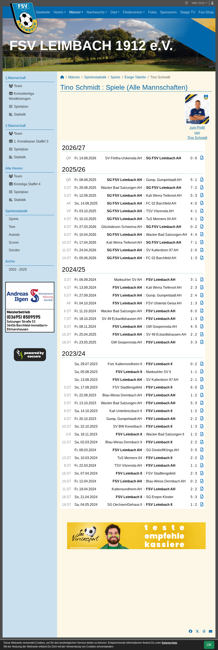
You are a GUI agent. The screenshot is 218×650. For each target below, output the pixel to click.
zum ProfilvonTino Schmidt (197, 133)
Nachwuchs (96, 12)
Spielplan (20, 106)
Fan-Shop (206, 12)
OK (209, 645)
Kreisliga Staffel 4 (26, 184)
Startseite (43, 12)
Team (17, 86)
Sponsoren (168, 12)
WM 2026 (198, 3)
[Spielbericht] (201, 158)
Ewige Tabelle (135, 77)
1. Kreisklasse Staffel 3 (30, 141)
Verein (58, 12)
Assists (14, 234)
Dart (113, 12)
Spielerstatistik (16, 211)
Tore (12, 227)
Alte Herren (14, 168)
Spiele (14, 219)
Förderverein (132, 12)
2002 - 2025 (18, 269)
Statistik (19, 114)
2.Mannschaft (15, 125)
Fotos (152, 12)
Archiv (10, 261)
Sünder (14, 250)
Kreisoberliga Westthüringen (21, 96)
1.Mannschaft (15, 78)
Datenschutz (169, 642)
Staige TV (187, 12)
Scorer (14, 242)
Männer (75, 12)
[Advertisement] (136, 589)
